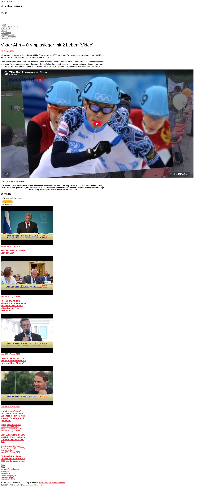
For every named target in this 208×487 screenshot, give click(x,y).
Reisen (4, 31)
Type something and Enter (11, 485)
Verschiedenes (7, 35)
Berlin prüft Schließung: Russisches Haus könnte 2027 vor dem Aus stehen (13, 458)
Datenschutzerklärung (57, 483)
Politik (3, 25)
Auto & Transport (8, 37)
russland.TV (6, 39)
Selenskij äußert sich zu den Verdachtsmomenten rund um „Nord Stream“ (13, 360)
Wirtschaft (5, 29)
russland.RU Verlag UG (10, 469)
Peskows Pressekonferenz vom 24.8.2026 (13, 251)
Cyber (3, 481)
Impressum (7, 471)
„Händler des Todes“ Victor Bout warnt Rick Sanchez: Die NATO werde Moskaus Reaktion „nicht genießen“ (14, 416)
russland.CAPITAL (9, 479)
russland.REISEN (9, 477)
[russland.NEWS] (11, 6)
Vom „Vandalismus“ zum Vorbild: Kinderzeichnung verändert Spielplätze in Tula (13, 438)
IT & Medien (6, 33)
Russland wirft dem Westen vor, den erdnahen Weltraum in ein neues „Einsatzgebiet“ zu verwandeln (13, 306)
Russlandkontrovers (9, 27)
